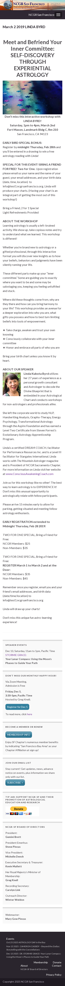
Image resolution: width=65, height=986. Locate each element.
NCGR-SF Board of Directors (34, 969)
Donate (57, 962)
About (24, 965)
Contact (56, 965)
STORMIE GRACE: (16, 654)
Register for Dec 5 (17, 706)
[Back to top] (56, 977)
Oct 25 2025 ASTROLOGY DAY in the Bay (25, 942)
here (29, 714)
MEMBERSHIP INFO (18, 734)
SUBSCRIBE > (15, 782)
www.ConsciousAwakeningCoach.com (29, 473)
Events (10, 938)
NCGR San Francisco (41, 14)
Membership (41, 962)
